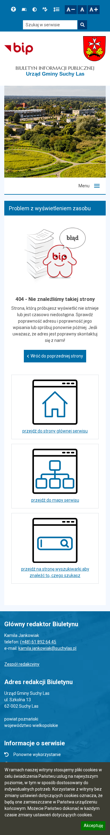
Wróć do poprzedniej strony (57, 356)
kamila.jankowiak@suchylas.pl (47, 648)
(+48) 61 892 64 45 (38, 641)
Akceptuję (93, 826)
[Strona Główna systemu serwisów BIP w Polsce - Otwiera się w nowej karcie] (18, 49)
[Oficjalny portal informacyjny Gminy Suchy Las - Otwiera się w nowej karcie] (94, 48)
